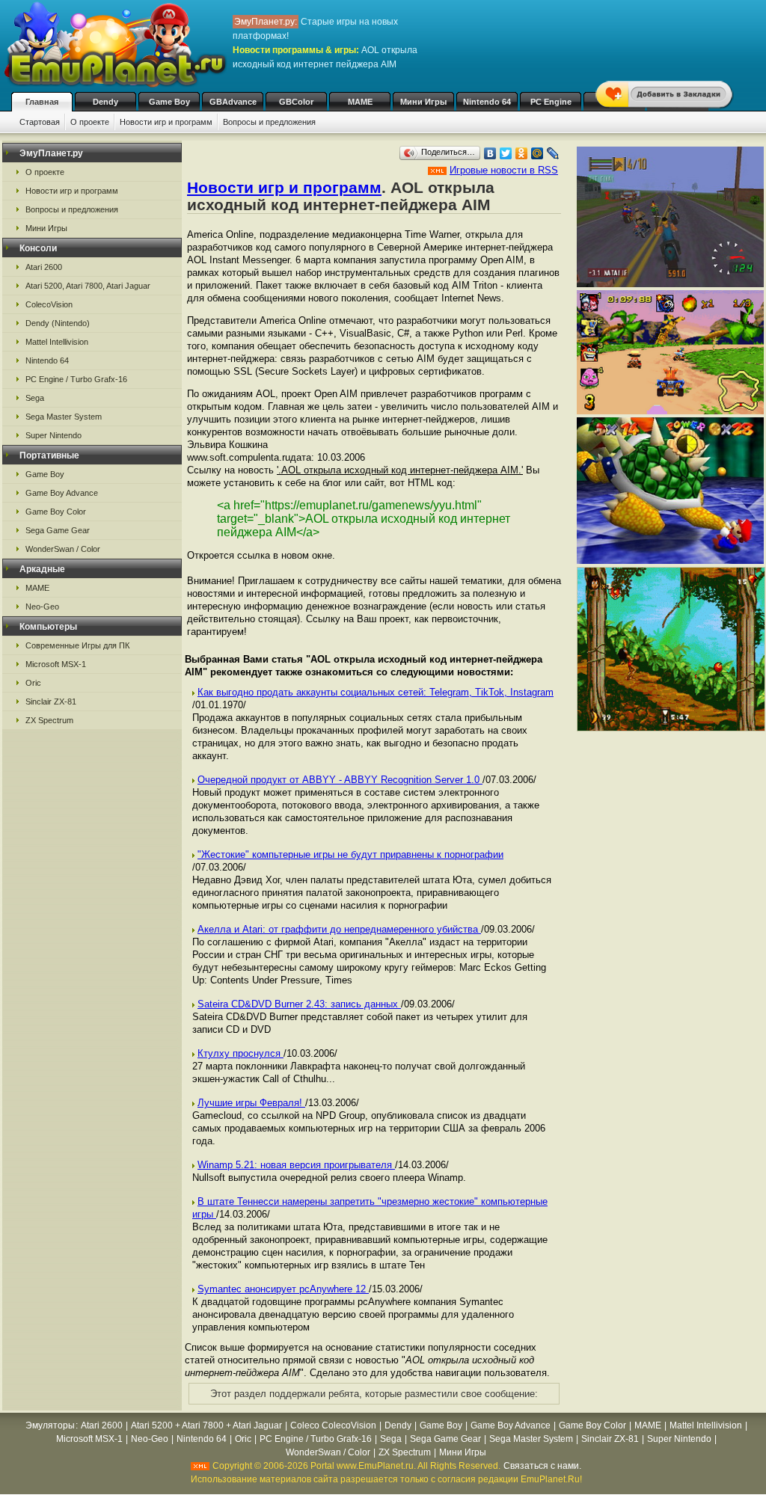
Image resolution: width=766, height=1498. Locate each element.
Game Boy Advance (61, 492)
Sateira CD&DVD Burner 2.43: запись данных (299, 1004)
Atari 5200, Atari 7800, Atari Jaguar (87, 285)
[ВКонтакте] (490, 153)
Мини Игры (423, 101)
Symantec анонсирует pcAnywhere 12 (283, 1289)
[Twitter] (506, 153)
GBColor (296, 101)
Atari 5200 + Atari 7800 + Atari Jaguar (206, 1425)
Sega (34, 397)
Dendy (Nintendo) (57, 323)
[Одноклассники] (522, 153)
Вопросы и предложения (269, 121)
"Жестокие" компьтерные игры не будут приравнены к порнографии (350, 854)
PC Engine (551, 101)
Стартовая (39, 121)
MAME (360, 101)
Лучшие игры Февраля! (251, 1102)
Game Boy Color (55, 511)
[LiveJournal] (553, 153)
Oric (33, 682)
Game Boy (169, 101)
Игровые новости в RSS (504, 170)
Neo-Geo (42, 606)
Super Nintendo (53, 435)
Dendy (105, 101)
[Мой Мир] (537, 153)
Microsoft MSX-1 (55, 664)
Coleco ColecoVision (333, 1425)
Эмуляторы (50, 1425)
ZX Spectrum (49, 720)
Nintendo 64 (487, 101)
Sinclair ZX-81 (50, 701)
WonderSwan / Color (62, 548)
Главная (41, 101)
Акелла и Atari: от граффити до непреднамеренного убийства (339, 929)
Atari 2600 (43, 267)
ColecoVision (49, 304)
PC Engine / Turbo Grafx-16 (76, 379)
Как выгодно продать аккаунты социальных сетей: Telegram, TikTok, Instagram (375, 692)
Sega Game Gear (57, 530)
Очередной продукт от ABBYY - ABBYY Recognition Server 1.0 (339, 779)
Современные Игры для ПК (77, 645)
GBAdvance (233, 101)
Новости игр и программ (166, 121)
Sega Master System (63, 416)
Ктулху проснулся (240, 1053)
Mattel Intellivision (56, 341)
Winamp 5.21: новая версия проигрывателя (296, 1164)
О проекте (89, 121)
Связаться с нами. (542, 1466)
